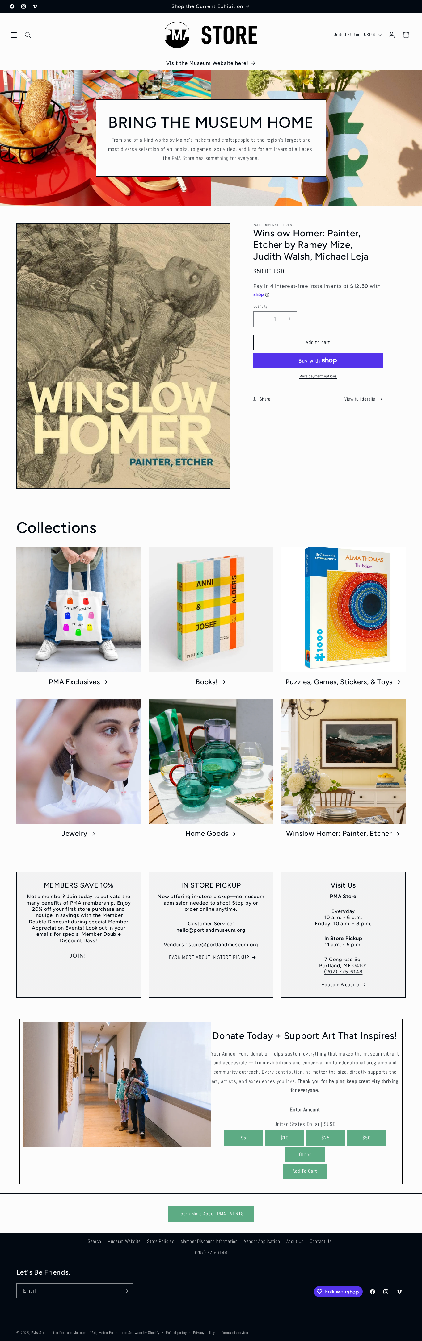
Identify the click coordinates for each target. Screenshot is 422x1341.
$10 (284, 1138)
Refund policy (176, 1333)
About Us (295, 1241)
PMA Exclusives (74, 681)
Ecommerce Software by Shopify (134, 1333)
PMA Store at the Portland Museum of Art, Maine (69, 1333)
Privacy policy (204, 1333)
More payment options (318, 375)
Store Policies (160, 1241)
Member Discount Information (209, 1241)
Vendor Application (262, 1241)
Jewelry (74, 833)
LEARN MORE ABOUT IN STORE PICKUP (208, 957)
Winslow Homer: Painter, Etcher (339, 833)
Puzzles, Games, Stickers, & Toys (339, 681)
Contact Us (320, 1241)
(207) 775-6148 (343, 972)
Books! (207, 681)
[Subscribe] (125, 1290)
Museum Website (340, 984)
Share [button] (265, 399)
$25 (325, 1138)
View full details (359, 399)
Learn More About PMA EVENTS (211, 1214)
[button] (13, 35)
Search (94, 1241)
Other (305, 1155)
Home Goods (207, 833)
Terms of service (235, 1333)
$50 (366, 1138)
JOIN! (78, 956)
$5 (243, 1138)
